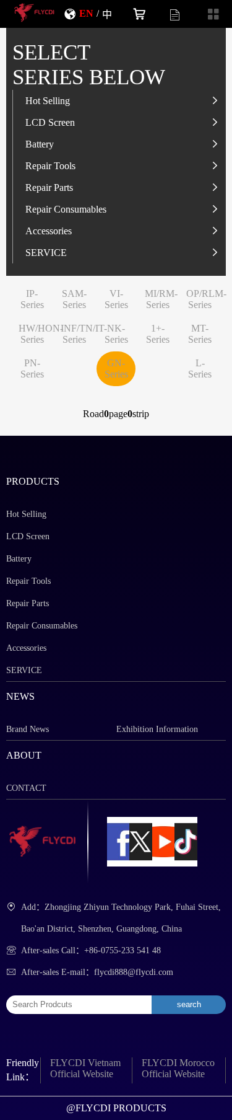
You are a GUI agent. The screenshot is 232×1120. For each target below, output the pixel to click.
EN (86, 13)
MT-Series (200, 334)
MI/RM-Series (161, 299)
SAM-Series (74, 299)
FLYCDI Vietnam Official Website (85, 1068)
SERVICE (46, 252)
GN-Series (116, 368)
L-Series (200, 368)
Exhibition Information (157, 729)
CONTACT (26, 788)
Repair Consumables (65, 209)
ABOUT (23, 755)
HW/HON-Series (41, 334)
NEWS (20, 696)
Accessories (48, 231)
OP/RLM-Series (206, 299)
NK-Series (116, 334)
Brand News (27, 729)
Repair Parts (49, 187)
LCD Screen (50, 122)
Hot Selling (47, 100)
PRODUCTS (32, 481)
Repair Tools (50, 165)
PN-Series (32, 368)
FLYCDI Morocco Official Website (178, 1068)
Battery (39, 144)
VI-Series (116, 299)
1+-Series (158, 334)
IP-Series (32, 299)
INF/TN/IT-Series (84, 334)
